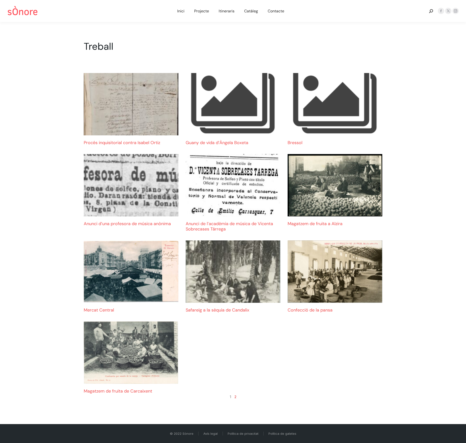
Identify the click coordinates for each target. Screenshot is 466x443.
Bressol (295, 143)
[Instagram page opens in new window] (455, 11)
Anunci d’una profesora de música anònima (127, 224)
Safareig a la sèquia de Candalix (217, 310)
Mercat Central (99, 310)
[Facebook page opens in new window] (441, 11)
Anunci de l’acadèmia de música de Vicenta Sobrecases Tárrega (229, 226)
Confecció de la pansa (310, 310)
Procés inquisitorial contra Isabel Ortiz (122, 143)
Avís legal (210, 433)
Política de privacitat (243, 433)
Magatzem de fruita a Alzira (315, 224)
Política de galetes (282, 433)
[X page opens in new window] (448, 11)
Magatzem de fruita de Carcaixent (118, 391)
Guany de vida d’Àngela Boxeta (217, 143)
